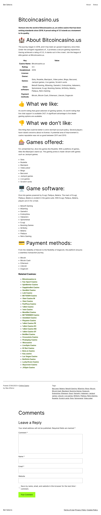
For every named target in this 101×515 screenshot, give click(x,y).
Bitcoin (92, 389)
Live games (68, 396)
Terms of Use (69, 510)
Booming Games (76, 391)
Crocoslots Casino (30, 337)
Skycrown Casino (29, 365)
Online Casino (24, 386)
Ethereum (64, 393)
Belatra (62, 389)
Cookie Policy (92, 510)
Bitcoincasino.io (29, 279)
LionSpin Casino (29, 345)
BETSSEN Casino (29, 296)
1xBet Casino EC (29, 326)
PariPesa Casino (29, 304)
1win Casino (27, 309)
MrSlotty (77, 396)
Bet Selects (7, 5)
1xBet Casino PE (29, 323)
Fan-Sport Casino (29, 282)
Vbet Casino (27, 301)
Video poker (88, 398)
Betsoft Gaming (71, 389)
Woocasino (27, 343)
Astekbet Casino (29, 318)
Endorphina (56, 393)
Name (21, 456)
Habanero (84, 393)
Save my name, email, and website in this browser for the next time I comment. (48, 487)
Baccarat (55, 389)
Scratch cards (64, 398)
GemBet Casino (29, 290)
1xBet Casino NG (29, 329)
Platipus (84, 396)
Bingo (87, 389)
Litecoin (61, 396)
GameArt (77, 393)
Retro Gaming (92, 396)
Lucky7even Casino (30, 362)
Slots (72, 398)
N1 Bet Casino (28, 348)
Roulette (55, 398)
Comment (23, 433)
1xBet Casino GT (29, 332)
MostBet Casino (29, 312)
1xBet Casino (28, 307)
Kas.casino (27, 354)
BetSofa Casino (29, 359)
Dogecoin (85, 391)
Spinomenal (78, 398)
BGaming (81, 389)
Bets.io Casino (28, 351)
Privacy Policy (80, 510)
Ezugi (71, 393)
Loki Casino (27, 293)
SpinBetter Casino (30, 285)
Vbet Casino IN (28, 298)
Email (21, 466)
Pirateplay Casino (29, 340)
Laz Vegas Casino (29, 356)
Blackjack (65, 391)
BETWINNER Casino (30, 315)
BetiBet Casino (28, 334)
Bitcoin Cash (56, 391)
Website (21, 476)
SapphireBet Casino (30, 287)
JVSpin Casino (28, 367)
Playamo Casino (29, 320)
